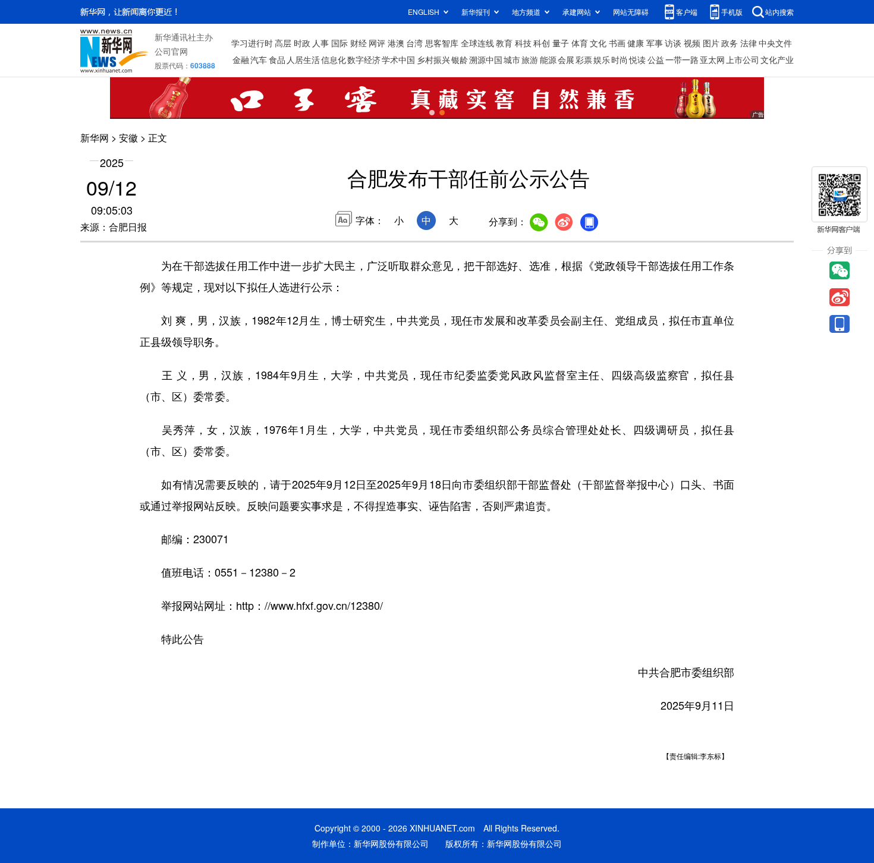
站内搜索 (779, 12)
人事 (320, 43)
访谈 (673, 43)
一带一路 (682, 59)
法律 (748, 43)
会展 (566, 59)
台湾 (414, 43)
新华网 (94, 137)
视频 (692, 43)
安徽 (128, 137)
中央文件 (775, 43)
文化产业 (777, 59)
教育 (504, 43)
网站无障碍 (631, 12)
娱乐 (601, 59)
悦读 (637, 59)
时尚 (619, 59)
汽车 (258, 59)
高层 (283, 43)
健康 (635, 43)
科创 (541, 43)
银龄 (459, 59)
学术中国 (398, 59)
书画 (617, 43)
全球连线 (477, 43)
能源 (548, 59)
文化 (598, 43)
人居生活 (303, 59)
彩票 (584, 59)
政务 (729, 43)
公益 (655, 59)
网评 (377, 43)
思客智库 (441, 43)
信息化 (333, 59)
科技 (523, 43)
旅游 (529, 59)
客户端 (686, 12)
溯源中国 (485, 59)
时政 (302, 43)
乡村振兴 (433, 59)
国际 (339, 43)
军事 (654, 43)
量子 (560, 43)
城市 (512, 59)
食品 (277, 59)
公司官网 (171, 51)
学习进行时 (252, 43)
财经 (358, 43)
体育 (579, 43)
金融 (240, 59)
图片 (711, 43)
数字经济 (364, 59)
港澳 (396, 43)
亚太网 (712, 59)
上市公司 (742, 59)
